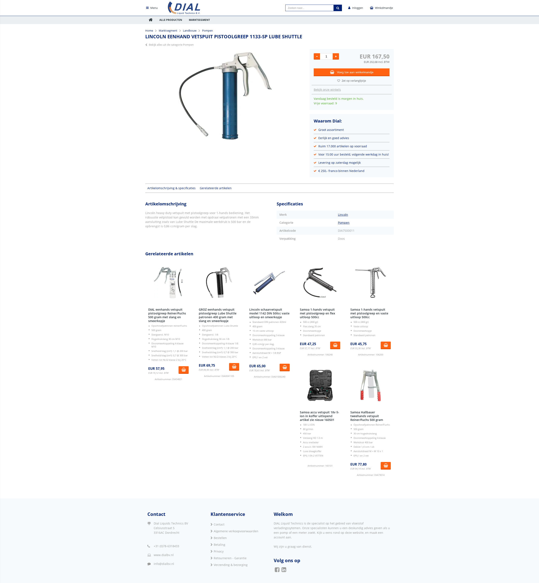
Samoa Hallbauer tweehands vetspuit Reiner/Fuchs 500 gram (366, 416)
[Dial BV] (184, 13)
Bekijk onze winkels (327, 90)
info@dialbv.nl (164, 564)
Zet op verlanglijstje (354, 81)
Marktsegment (199, 20)
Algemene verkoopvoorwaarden (236, 531)
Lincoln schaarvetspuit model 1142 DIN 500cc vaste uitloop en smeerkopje (269, 313)
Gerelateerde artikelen (216, 188)
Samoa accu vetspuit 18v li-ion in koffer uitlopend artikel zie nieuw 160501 (319, 416)
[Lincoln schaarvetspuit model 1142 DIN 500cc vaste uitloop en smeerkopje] (269, 283)
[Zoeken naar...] (338, 8)
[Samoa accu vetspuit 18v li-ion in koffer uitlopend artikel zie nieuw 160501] (320, 385)
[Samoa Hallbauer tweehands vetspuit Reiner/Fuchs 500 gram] (370, 385)
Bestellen (220, 538)
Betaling (219, 545)
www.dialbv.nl (164, 555)
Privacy (219, 551)
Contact (219, 524)
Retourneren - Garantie (230, 558)
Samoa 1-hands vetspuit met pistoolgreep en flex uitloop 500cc (317, 313)
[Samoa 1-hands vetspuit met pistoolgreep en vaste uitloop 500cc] (370, 283)
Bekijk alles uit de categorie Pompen (171, 45)
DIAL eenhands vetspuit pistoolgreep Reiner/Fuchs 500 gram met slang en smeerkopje (167, 315)
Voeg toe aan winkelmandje (355, 72)
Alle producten (170, 20)
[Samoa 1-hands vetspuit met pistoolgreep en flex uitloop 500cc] (320, 283)
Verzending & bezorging (231, 565)
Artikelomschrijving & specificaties (171, 188)
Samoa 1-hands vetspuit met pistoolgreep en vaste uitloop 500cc (369, 313)
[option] (225, 99)
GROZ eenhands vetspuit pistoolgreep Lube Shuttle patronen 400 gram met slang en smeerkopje (217, 315)
